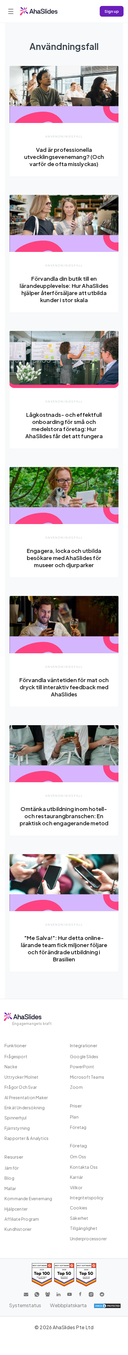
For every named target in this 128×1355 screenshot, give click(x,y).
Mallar (10, 1188)
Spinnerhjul (15, 1117)
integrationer (83, 1045)
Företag (78, 1127)
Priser (76, 1105)
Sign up (111, 11)
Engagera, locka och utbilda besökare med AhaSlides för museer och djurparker (64, 557)
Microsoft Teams (87, 1077)
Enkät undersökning (24, 1107)
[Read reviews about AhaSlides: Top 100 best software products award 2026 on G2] (42, 1274)
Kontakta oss (84, 1167)
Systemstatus (25, 1305)
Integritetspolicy (87, 1197)
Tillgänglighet (83, 1228)
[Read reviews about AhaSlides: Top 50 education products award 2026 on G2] (64, 1274)
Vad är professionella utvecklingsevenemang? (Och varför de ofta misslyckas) (64, 156)
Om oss (78, 1156)
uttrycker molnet (21, 1077)
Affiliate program (21, 1219)
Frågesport (15, 1056)
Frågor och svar (20, 1087)
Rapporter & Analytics (26, 1138)
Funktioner (15, 1045)
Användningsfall (64, 136)
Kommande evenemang (28, 1198)
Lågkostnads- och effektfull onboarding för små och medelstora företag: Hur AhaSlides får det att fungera (64, 425)
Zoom (76, 1087)
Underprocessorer (88, 1238)
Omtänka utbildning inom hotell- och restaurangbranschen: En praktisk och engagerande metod (64, 815)
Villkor (76, 1187)
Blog (9, 1178)
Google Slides (84, 1056)
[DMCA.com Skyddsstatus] (107, 1305)
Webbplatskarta (68, 1305)
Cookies (78, 1207)
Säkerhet (79, 1218)
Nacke (10, 1066)
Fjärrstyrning (17, 1128)
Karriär (76, 1177)
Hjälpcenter (16, 1209)
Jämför (11, 1168)
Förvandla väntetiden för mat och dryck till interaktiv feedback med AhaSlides (64, 687)
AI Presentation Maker (26, 1097)
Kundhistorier (18, 1229)
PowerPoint (82, 1066)
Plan (74, 1116)
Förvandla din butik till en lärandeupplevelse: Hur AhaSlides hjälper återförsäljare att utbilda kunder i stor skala (64, 289)
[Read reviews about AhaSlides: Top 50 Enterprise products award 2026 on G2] (86, 1274)
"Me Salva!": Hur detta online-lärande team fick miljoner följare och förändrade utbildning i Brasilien (64, 948)
